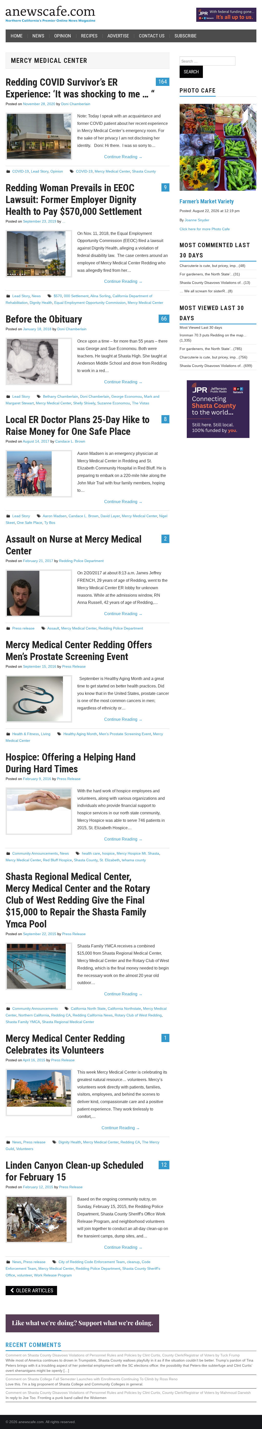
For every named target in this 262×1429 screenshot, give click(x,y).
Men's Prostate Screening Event (125, 734)
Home (17, 36)
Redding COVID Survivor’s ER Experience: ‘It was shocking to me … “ (80, 88)
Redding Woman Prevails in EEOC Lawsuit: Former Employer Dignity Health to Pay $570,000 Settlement (74, 199)
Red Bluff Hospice (57, 860)
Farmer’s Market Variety (207, 201)
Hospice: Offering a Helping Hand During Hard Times (71, 763)
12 (164, 1164)
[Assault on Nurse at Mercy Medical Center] (39, 593)
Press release (23, 628)
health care (91, 853)
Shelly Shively (84, 403)
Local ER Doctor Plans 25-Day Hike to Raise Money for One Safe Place (78, 425)
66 (164, 318)
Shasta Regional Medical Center (68, 1022)
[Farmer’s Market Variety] (218, 146)
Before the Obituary (44, 319)
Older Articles (34, 1290)
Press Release (74, 666)
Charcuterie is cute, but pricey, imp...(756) (213, 357)
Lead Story (39, 171)
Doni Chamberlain (75, 104)
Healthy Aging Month (80, 734)
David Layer (110, 516)
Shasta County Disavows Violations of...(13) (215, 283)
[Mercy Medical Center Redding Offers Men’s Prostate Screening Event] (39, 698)
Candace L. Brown (70, 441)
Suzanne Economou (113, 403)
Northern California (33, 1015)
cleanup (133, 1262)
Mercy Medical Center (112, 171)
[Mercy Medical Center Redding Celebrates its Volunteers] (39, 1088)
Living (45, 734)
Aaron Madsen (55, 516)
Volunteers (24, 1149)
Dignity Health (41, 303)
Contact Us (152, 36)
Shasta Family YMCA (23, 1022)
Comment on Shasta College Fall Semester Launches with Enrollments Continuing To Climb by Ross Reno (92, 1379)
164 (162, 81)
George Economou (126, 396)
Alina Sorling (100, 296)
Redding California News (93, 1015)
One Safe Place (29, 523)
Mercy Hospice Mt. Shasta (138, 853)
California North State (88, 1008)
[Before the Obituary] (39, 361)
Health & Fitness (25, 734)
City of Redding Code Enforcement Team (92, 1262)
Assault (53, 628)
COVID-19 (20, 171)
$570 (58, 296)
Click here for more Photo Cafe (205, 229)
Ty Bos (49, 523)
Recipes (89, 36)
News (38, 36)
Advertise (118, 36)
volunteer (24, 1275)
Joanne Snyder (197, 220)
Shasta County (144, 171)
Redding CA (61, 1015)
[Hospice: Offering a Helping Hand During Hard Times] (39, 800)
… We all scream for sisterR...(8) (206, 291)
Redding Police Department (81, 561)
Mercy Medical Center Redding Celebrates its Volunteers (65, 1044)
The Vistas (140, 403)
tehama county (134, 860)
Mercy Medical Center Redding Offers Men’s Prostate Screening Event (79, 650)
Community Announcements (35, 853)
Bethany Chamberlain (60, 396)
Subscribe (185, 36)
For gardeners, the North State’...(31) (210, 274)
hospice (108, 853)
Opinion (62, 36)
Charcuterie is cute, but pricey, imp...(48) (212, 266)
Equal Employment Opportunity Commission (90, 303)
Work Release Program (53, 1275)
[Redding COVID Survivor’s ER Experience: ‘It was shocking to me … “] (39, 136)
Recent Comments (33, 1345)
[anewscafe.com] (50, 14)
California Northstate (124, 1008)
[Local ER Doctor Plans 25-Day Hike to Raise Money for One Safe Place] (39, 473)
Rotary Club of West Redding (138, 1015)
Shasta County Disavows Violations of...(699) (216, 366)
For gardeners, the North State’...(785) (211, 349)
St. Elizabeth (110, 860)
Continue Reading (123, 157)
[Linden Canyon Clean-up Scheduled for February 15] (39, 1219)
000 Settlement (76, 296)
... (63, 221)
